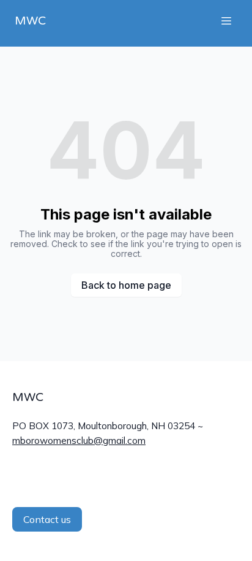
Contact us (47, 519)
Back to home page (126, 285)
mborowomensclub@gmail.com (79, 440)
